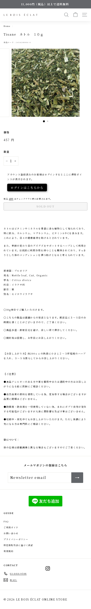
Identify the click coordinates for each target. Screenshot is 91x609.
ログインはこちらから (27, 187)
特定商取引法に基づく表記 (18, 545)
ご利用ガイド (11, 527)
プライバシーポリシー (16, 539)
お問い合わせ (11, 533)
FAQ (6, 521)
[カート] (75, 14)
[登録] (77, 477)
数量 (6, 151)
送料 (11, 198)
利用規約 (9, 551)
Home (7, 26)
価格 (6, 132)
